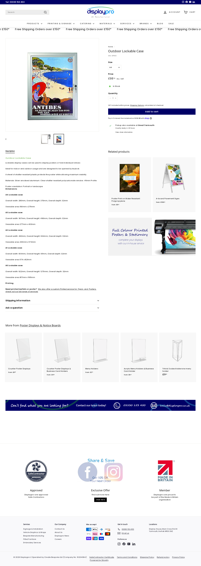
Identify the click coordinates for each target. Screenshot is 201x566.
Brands (145, 23)
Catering (86, 23)
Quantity (113, 93)
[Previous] (7, 139)
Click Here (100, 500)
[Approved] (36, 471)
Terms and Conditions (127, 557)
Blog (160, 23)
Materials (106, 23)
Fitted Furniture (29, 539)
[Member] (164, 471)
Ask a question (14, 307)
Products (33, 23)
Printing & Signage (60, 23)
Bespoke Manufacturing (33, 536)
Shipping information (17, 300)
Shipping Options (137, 105)
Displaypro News (62, 536)
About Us (58, 532)
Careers (58, 539)
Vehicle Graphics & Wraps (34, 532)
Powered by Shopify (99, 560)
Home (110, 47)
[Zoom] (52, 84)
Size (110, 62)
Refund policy (163, 557)
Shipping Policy (147, 557)
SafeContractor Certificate (101, 557)
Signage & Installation (33, 529)
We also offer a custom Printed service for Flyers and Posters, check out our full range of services (50, 290)
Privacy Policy (178, 557)
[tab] (10, 151)
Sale (171, 23)
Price (110, 74)
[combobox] (27, 12)
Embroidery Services (32, 542)
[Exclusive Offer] (100, 471)
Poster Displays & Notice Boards (40, 325)
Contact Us (60, 529)
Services (126, 23)
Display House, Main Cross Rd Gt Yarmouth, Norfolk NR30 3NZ (163, 530)
